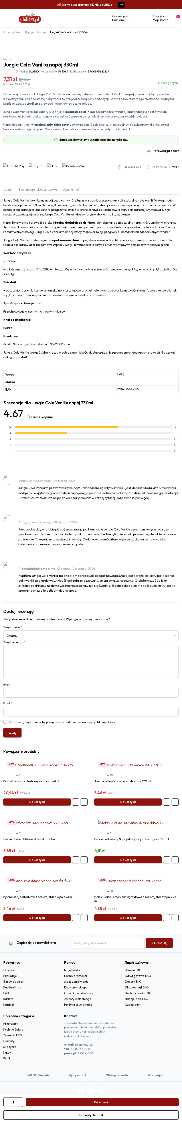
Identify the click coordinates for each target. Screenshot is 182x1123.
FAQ (6, 993)
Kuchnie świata (13, 1029)
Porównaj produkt (166, 151)
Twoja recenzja (14, 642)
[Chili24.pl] (30, 18)
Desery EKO (133, 982)
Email (7, 703)
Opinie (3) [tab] (70, 189)
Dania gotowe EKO (138, 976)
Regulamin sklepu (75, 987)
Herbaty (8, 1041)
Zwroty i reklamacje (77, 999)
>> (121, 4)
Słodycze (9, 1047)
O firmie (8, 970)
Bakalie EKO (133, 970)
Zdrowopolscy (13, 982)
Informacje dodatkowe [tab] (36, 189)
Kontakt (8, 1005)
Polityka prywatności (78, 1005)
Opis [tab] (7, 189)
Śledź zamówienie (76, 982)
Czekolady (132, 1005)
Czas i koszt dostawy (78, 993)
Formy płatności (75, 976)
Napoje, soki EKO (136, 999)
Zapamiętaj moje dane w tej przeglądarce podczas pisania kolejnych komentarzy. (62, 722)
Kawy (7, 1053)
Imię (6, 684)
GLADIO (33, 71)
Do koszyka (102, 1102)
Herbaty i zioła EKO (138, 993)
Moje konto (72, 970)
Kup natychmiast (91, 1115)
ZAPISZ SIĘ (159, 943)
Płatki (7, 1058)
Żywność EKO (12, 1035)
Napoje (29, 32)
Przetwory (10, 1024)
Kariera (8, 999)
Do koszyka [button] (37, 802)
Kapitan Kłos (12, 987)
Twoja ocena (12, 627)
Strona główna (12, 32)
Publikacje (10, 976)
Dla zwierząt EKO (136, 987)
